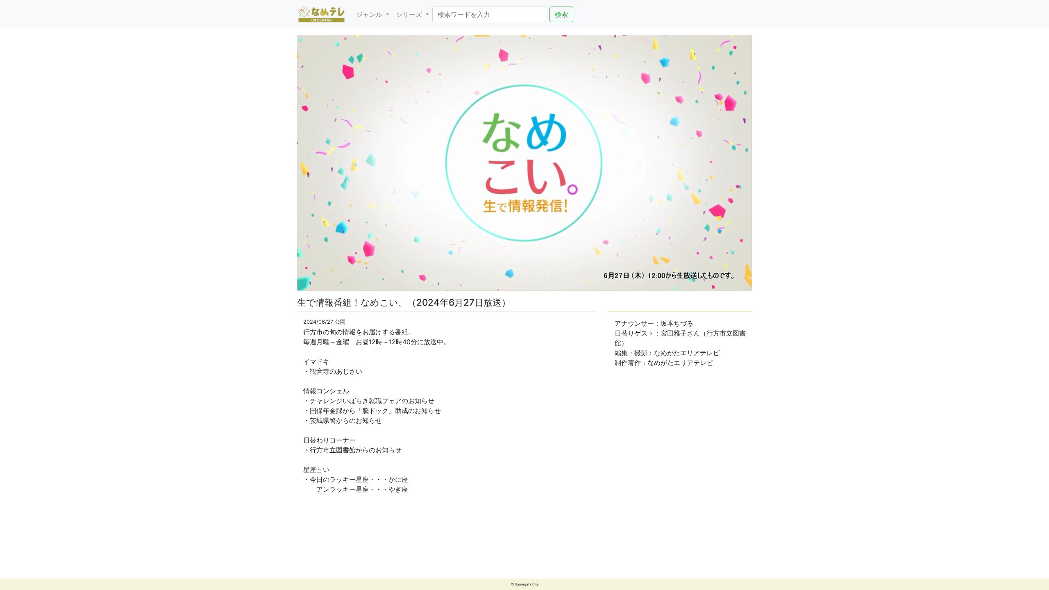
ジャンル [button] (370, 14)
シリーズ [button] (410, 14)
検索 (561, 14)
